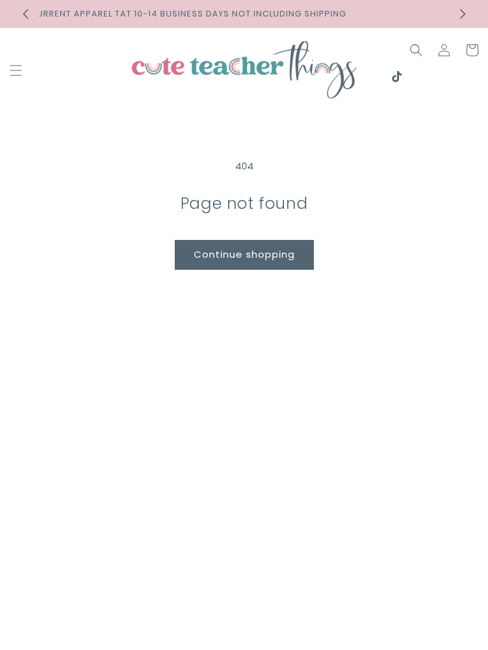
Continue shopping (244, 254)
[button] (16, 70)
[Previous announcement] (25, 14)
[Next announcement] (463, 14)
